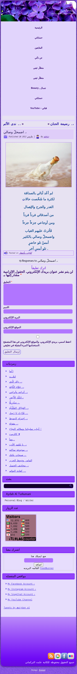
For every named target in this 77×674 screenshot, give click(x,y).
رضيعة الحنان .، (62, 124)
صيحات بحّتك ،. (17, 455)
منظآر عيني (38, 68)
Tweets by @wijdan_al (17, 608)
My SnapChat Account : (21, 594)
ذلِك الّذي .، (15, 382)
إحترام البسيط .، (18, 418)
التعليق (7, 282)
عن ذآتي (39, 58)
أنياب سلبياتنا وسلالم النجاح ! (25, 429)
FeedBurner (47, 568)
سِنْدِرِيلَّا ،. (14, 403)
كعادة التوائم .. (17, 471)
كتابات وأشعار (25, 253)
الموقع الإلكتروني (12, 327)
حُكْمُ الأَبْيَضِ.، (16, 398)
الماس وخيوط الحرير (20, 460)
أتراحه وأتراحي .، (18, 392)
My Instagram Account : (22, 589)
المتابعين (38, 47)
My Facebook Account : (21, 584)
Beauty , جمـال (38, 88)
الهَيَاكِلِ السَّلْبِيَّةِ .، (19, 408)
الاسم (6, 307)
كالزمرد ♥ (14, 434)
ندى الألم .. (12, 124)
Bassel (42, 670)
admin (46, 137)
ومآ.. (12, 439)
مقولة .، (13, 424)
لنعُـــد (12, 377)
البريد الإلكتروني (11, 317)
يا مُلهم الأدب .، (18, 445)
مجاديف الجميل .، (19, 466)
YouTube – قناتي (38, 108)
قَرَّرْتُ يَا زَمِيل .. (18, 413)
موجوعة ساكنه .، (18, 450)
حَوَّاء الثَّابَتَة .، (16, 387)
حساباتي (39, 37)
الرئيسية (38, 27)
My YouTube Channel (20, 600)
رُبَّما (11, 371)
